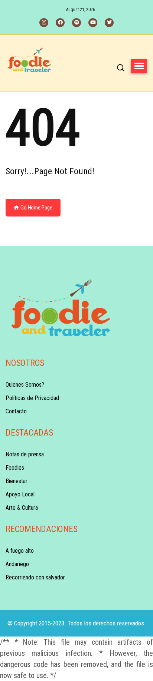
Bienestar (16, 481)
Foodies (15, 467)
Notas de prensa (25, 454)
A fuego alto (20, 550)
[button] (139, 66)
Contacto (16, 411)
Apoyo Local (20, 494)
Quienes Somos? (25, 384)
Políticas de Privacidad (32, 397)
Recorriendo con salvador (35, 577)
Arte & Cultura (22, 507)
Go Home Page (35, 207)
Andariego (17, 564)
